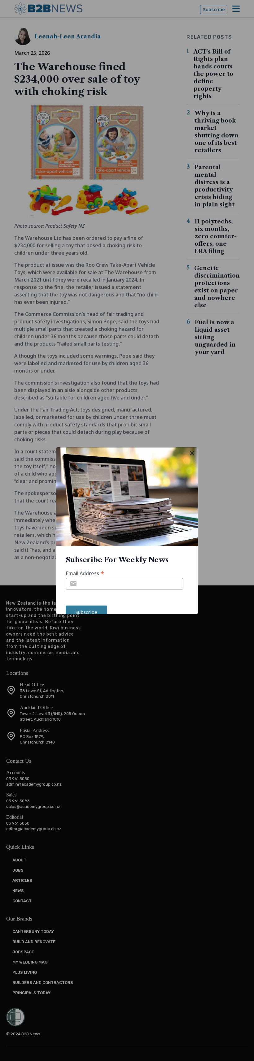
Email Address (85, 573)
